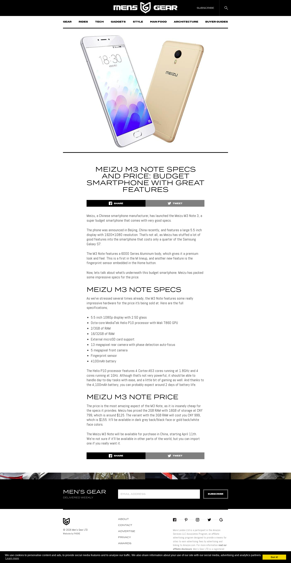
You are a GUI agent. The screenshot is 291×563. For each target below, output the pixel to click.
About (123, 519)
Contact (125, 525)
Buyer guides (216, 22)
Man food (158, 22)
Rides (83, 22)
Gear (67, 22)
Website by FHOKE (71, 533)
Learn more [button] (12, 558)
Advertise (126, 531)
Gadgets (118, 22)
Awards (124, 543)
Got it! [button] (274, 557)
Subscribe (215, 494)
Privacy (124, 537)
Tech (99, 22)
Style (138, 22)
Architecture (186, 22)
